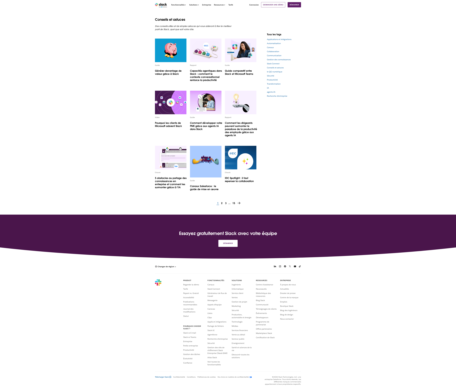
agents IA (271, 92)
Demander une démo (273, 5)
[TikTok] (300, 267)
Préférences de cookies (206, 377)
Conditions (191, 377)
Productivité (272, 80)
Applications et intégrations (279, 39)
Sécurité (270, 76)
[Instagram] (280, 267)
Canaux (270, 47)
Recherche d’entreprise (277, 96)
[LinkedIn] (275, 267)
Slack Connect (273, 63)
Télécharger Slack (162, 377)
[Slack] (161, 4)
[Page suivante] (239, 203)
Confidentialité (179, 377)
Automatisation (274, 43)
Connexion (254, 5)
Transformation (274, 84)
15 (233, 203)
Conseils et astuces (275, 67)
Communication (274, 55)
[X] (290, 267)
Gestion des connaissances (279, 59)
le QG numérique (274, 71)
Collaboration (273, 51)
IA (268, 88)
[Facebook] (285, 267)
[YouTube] (295, 267)
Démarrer (294, 5)
